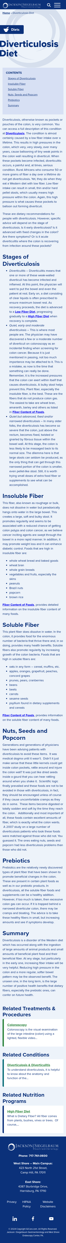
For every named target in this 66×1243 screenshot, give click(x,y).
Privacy (12, 1202)
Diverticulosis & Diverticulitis (28, 1065)
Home (6, 13)
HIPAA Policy (26, 1204)
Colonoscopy (17, 1024)
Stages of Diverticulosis (22, 78)
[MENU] (59, 5)
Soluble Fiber (16, 89)
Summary (13, 105)
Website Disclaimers (48, 1204)
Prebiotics (14, 100)
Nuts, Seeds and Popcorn (23, 95)
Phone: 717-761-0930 (33, 1156)
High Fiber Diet (18, 1111)
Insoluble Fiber (17, 84)
